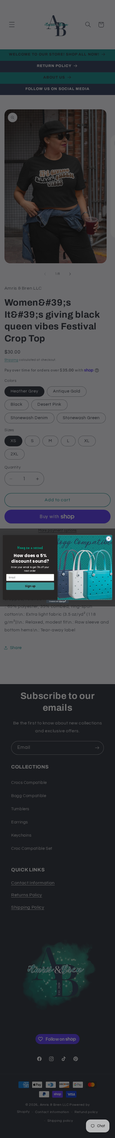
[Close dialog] (108, 538)
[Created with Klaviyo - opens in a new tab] (57, 601)
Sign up (30, 586)
